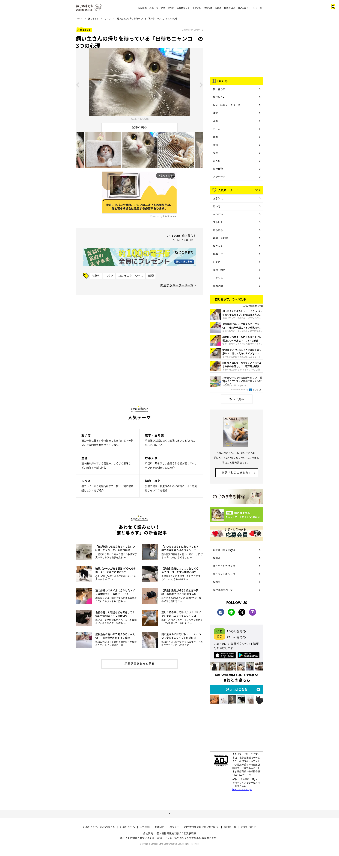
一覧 (255, 190)
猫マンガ (160, 8)
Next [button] (201, 84)
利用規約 (160, 827)
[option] (139, 84)
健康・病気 (219, 270)
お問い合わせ (248, 827)
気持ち (96, 275)
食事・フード (220, 254)
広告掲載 (145, 827)
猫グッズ (218, 246)
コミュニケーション (131, 275)
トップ (79, 18)
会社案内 (148, 833)
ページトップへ (169, 814)
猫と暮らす (93, 18)
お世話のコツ (183, 8)
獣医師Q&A (229, 8)
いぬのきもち (127, 827)
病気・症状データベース (226, 105)
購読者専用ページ (223, 590)
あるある (218, 230)
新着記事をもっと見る (139, 663)
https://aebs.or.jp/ (242, 789)
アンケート (219, 176)
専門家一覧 (230, 827)
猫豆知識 (142, 8)
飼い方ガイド (244, 8)
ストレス (218, 222)
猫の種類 (218, 168)
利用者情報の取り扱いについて (201, 827)
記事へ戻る (139, 127)
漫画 (215, 121)
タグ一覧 (257, 8)
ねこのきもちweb (139, 118)
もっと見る (236, 399)
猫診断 (216, 582)
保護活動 (218, 285)
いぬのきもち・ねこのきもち (99, 827)
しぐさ (108, 18)
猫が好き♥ (218, 97)
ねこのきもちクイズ (224, 566)
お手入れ (218, 198)
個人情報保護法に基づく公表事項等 (176, 833)
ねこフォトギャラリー (225, 574)
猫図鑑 (218, 8)
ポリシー (174, 827)
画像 (215, 144)
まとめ (216, 160)
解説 (151, 275)
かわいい (218, 214)
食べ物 (171, 8)
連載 (151, 8)
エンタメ (196, 8)
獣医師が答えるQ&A (224, 550)
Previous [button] (77, 84)
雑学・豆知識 (220, 238)
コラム (216, 129)
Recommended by (240, 389)
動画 (215, 137)
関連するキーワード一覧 (176, 285)
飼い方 (216, 206)
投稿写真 (208, 8)
